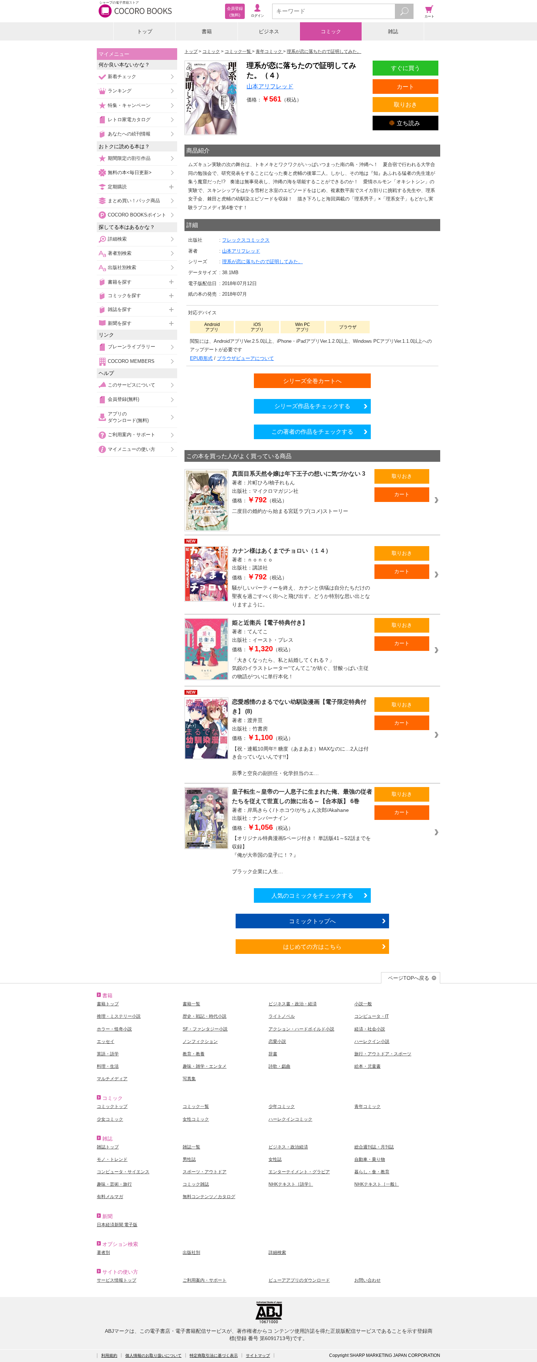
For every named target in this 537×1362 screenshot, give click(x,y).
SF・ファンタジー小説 (205, 1029)
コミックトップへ (312, 921)
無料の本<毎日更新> (130, 172)
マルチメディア (112, 1078)
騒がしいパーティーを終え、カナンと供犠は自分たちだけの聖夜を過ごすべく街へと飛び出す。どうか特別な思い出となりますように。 (301, 596)
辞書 (272, 1053)
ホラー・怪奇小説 (114, 1029)
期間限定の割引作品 (129, 158)
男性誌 (189, 1159)
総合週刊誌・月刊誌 (374, 1147)
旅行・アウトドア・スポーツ (382, 1053)
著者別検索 (120, 253)
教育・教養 (194, 1053)
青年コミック (367, 1106)
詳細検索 (117, 239)
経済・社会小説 (369, 1029)
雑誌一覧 (191, 1147)
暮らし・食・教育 (371, 1171)
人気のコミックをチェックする (312, 895)
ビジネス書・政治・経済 (292, 1003)
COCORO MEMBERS (131, 361)
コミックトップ (112, 1106)
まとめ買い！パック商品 (134, 200)
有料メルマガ (110, 1196)
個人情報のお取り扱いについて (153, 1355)
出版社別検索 (122, 267)
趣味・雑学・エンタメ (204, 1066)
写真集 (189, 1078)
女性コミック (196, 1119)
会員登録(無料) (123, 399)
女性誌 (275, 1159)
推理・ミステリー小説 (119, 1016)
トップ (144, 31)
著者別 (103, 1252)
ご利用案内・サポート (131, 434)
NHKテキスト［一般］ (376, 1184)
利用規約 (109, 1355)
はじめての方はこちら (312, 946)
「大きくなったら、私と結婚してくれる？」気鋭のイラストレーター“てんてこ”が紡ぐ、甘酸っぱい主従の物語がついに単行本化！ (300, 668)
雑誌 (393, 31)
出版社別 (191, 1252)
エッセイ (105, 1041)
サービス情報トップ (116, 1280)
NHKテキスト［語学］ (290, 1184)
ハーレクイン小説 (371, 1041)
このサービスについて (131, 385)
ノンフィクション (200, 1041)
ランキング (120, 90)
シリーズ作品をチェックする (312, 406)
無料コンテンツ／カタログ (209, 1196)
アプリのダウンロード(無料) (128, 417)
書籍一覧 (191, 1003)
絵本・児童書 (367, 1066)
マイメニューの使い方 (131, 449)
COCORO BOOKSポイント (137, 215)
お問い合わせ (367, 1280)
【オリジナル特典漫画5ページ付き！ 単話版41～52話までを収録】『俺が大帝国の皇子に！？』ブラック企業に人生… (301, 854)
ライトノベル (281, 1016)
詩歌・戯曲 (279, 1066)
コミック (331, 31)
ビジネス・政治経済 (288, 1147)
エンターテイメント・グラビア (299, 1171)
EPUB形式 (201, 358)
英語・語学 (108, 1053)
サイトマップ (258, 1355)
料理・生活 (108, 1066)
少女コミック (110, 1119)
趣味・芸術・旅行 (114, 1184)
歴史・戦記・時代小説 (204, 1016)
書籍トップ (108, 1003)
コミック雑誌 (196, 1184)
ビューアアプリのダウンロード (299, 1280)
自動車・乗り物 (369, 1159)
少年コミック (281, 1106)
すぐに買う (405, 68)
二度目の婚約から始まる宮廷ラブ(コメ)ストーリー (290, 511)
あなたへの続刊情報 (129, 134)
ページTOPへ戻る (408, 978)
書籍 (207, 31)
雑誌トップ (108, 1147)
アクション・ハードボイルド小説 (301, 1029)
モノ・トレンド (112, 1159)
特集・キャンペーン (129, 105)
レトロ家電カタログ (129, 119)
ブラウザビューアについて (245, 358)
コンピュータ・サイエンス (123, 1171)
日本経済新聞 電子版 (117, 1224)
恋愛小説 (277, 1041)
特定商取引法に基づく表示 (214, 1355)
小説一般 (363, 1003)
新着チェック (122, 76)
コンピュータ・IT (371, 1016)
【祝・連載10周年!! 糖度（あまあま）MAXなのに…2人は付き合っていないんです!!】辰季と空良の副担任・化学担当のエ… (300, 761)
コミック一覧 (196, 1106)
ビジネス (269, 31)
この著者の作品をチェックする (312, 431)
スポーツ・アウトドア (204, 1171)
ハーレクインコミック (290, 1119)
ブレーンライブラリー (131, 346)
